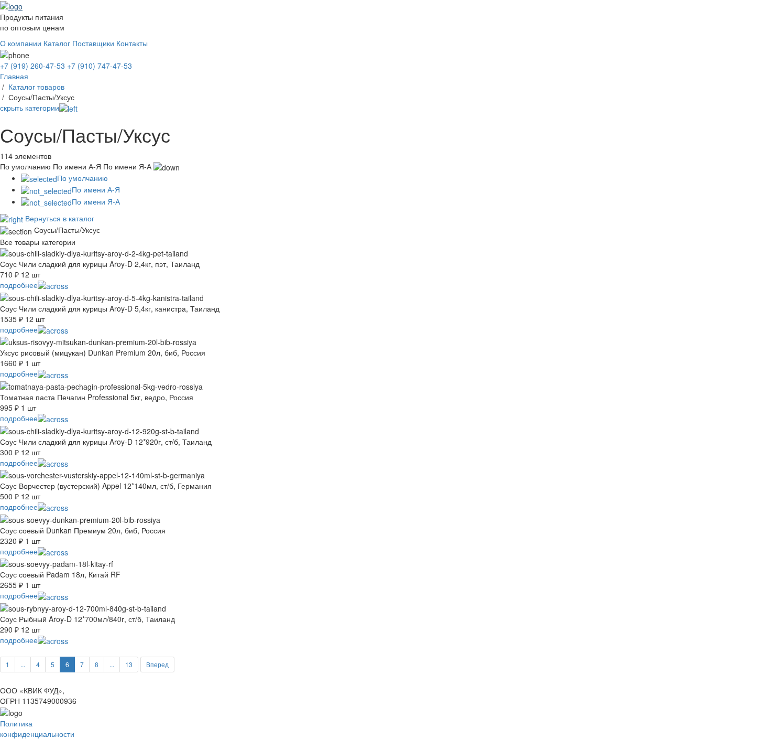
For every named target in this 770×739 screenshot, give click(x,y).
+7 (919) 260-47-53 (32, 65)
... (22, 664)
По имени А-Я (96, 189)
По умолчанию (82, 178)
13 (129, 664)
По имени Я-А (96, 201)
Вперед (157, 664)
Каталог (56, 43)
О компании (20, 43)
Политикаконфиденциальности (37, 728)
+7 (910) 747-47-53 (99, 65)
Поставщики (93, 43)
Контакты (132, 43)
